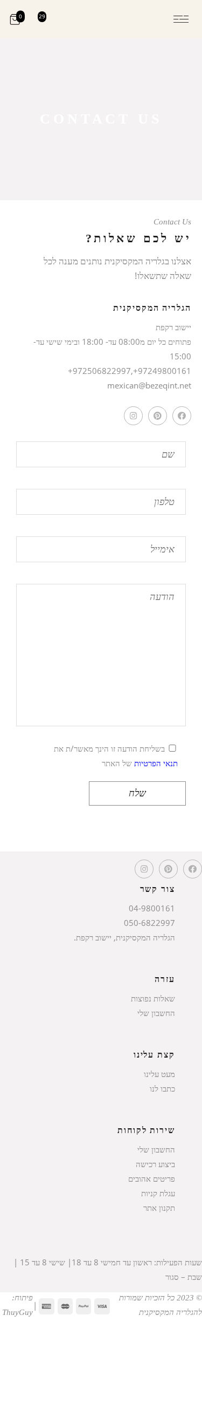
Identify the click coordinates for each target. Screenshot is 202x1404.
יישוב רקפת (173, 327)
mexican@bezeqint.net (149, 385)
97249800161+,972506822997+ (129, 370)
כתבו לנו (162, 1088)
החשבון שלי (156, 1012)
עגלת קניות (158, 1193)
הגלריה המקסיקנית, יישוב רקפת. (124, 937)
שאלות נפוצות (153, 998)
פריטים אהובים (151, 1178)
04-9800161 (152, 908)
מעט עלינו (159, 1073)
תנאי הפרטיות (156, 763)
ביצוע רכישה (155, 1163)
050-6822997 (149, 922)
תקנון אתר (159, 1207)
